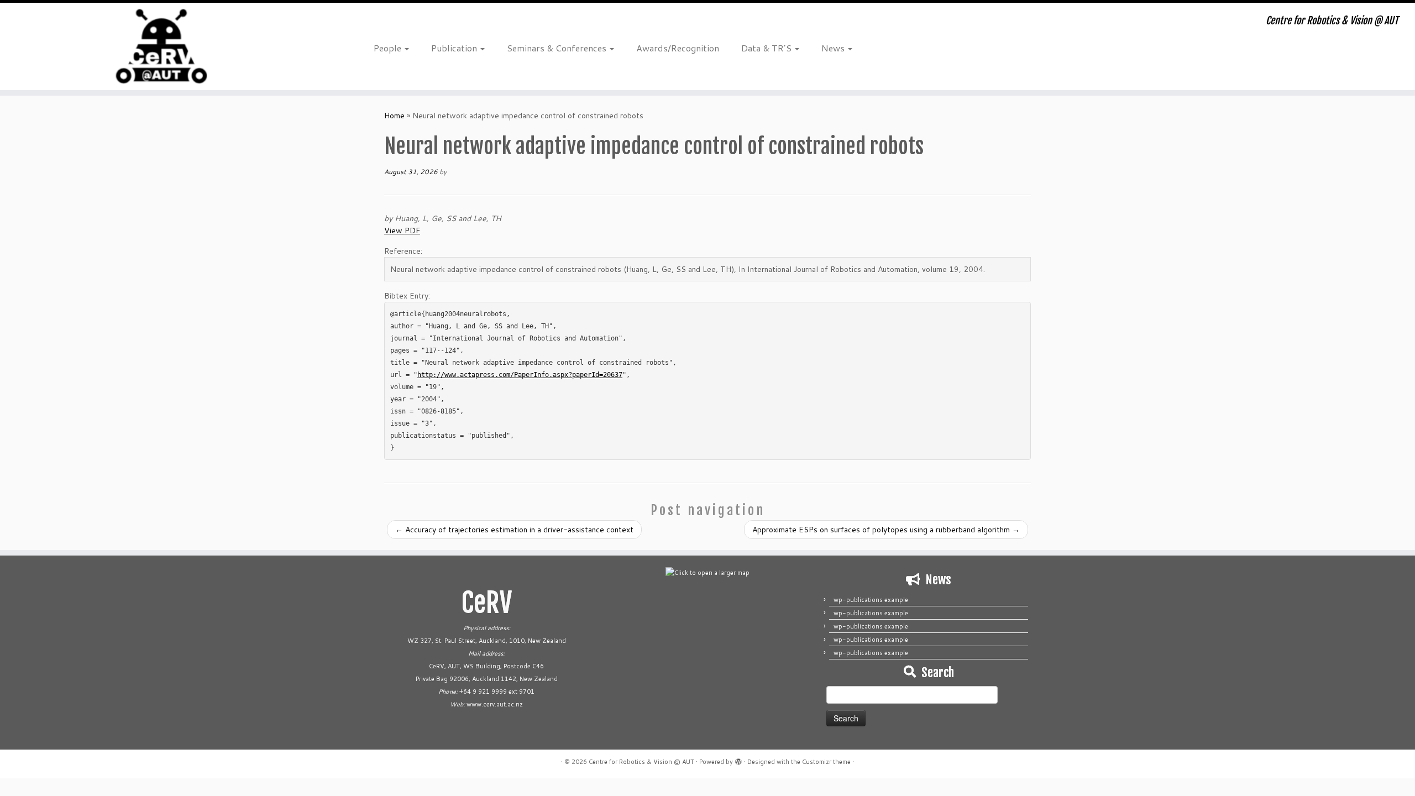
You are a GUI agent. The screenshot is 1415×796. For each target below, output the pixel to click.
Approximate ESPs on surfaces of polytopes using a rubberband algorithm (886, 529)
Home (394, 115)
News (834, 47)
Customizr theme (826, 761)
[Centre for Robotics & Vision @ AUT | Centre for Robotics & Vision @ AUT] (163, 46)
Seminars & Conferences (558, 47)
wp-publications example (871, 599)
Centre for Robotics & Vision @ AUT (641, 761)
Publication (455, 47)
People (388, 47)
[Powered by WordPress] (738, 759)
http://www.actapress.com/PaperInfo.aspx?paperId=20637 (519, 375)
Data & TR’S (767, 47)
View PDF (402, 230)
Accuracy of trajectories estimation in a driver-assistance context (514, 529)
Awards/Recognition (677, 47)
